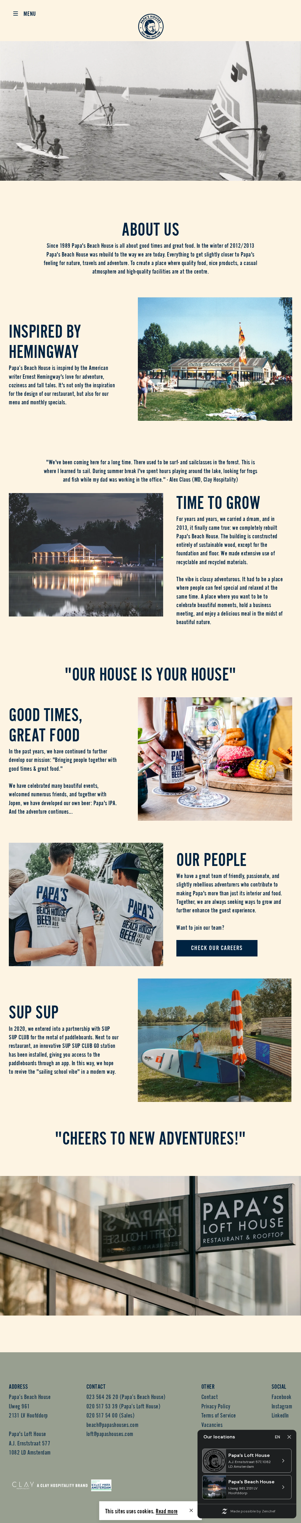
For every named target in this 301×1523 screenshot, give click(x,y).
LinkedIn (280, 1415)
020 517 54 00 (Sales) (110, 1415)
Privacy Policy (215, 1406)
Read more (167, 1510)
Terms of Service (218, 1415)
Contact (209, 1396)
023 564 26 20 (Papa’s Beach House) (126, 1396)
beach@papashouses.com (112, 1424)
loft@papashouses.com (109, 1433)
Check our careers (217, 948)
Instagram (282, 1406)
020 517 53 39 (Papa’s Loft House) (123, 1406)
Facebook (282, 1396)
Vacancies (212, 1424)
